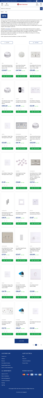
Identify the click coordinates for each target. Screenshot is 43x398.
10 (41, 344)
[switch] (37, 1)
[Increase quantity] (6, 74)
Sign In (37, 5)
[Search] (41, 8)
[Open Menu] (2, 3)
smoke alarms (8, 28)
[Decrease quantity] (2, 74)
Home (2, 11)
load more (21, 341)
